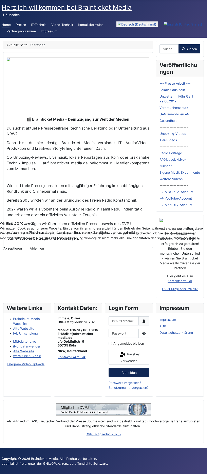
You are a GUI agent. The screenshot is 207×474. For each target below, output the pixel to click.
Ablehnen (37, 248)
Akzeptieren (12, 248)
